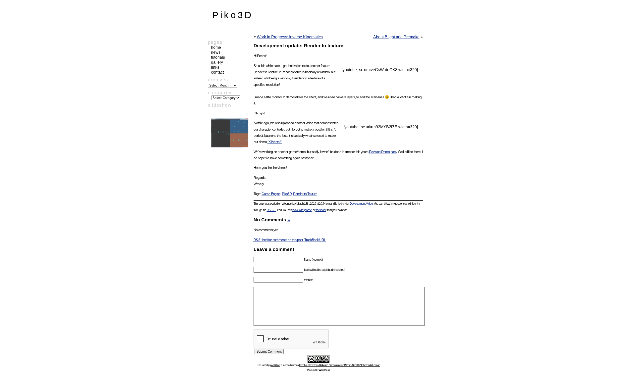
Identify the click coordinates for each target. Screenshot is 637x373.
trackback (321, 210)
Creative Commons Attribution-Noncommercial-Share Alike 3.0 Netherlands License (339, 365)
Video (369, 203)
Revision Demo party (383, 152)
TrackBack (315, 240)
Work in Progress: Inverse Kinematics (290, 37)
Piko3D (232, 15)
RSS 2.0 (271, 210)
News (215, 52)
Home (216, 47)
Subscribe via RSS (227, 165)
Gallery (217, 62)
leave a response (302, 210)
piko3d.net (275, 365)
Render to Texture (305, 194)
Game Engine (271, 194)
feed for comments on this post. (279, 240)
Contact (217, 72)
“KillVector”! (274, 142)
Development (357, 203)
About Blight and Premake (396, 37)
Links (215, 67)
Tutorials (218, 57)
